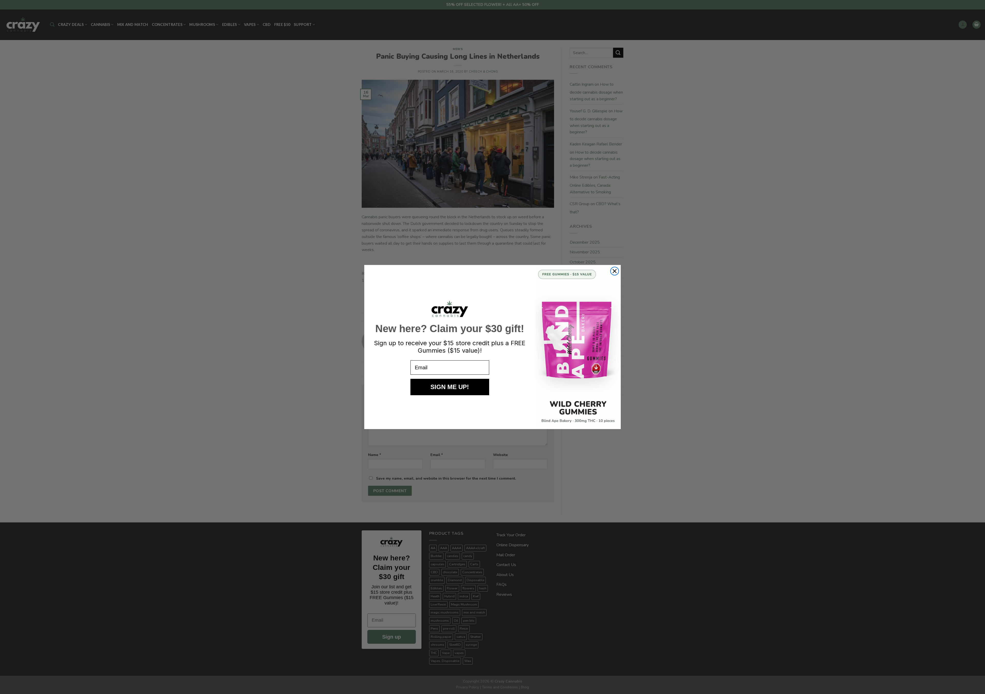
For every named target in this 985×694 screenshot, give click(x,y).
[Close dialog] (614, 271)
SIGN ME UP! (449, 386)
